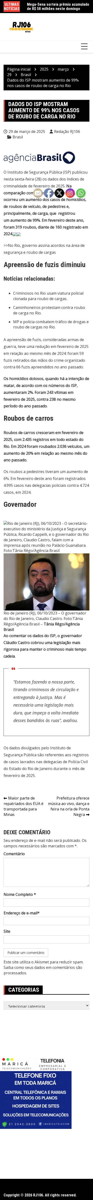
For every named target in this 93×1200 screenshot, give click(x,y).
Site (7, 931)
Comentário (14, 853)
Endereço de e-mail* (22, 913)
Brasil (18, 137)
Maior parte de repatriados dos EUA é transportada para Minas (23, 806)
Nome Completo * (20, 894)
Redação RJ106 (67, 131)
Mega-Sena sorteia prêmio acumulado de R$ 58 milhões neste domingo (58, 6)
